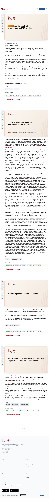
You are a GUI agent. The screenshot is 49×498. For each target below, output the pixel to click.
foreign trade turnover (14, 325)
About (27, 459)
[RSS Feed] (19, 485)
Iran (7, 325)
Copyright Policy (29, 475)
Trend (22, 50)
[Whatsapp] (3, 485)
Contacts (27, 462)
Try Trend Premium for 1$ (13, 99)
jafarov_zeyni (24, 83)
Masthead (28, 461)
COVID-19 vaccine (24, 404)
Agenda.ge (21, 380)
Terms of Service (29, 471)
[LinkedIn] (17, 485)
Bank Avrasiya (9, 89)
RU (46, 495)
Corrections (28, 466)
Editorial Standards (29, 464)
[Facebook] (5, 485)
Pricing (3, 471)
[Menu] (46, 9)
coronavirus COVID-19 (16, 259)
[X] (8, 485)
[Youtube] (11, 485)
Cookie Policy (28, 477)
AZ (43, 495)
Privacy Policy (28, 473)
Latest (3, 459)
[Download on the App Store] (5, 490)
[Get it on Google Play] (14, 490)
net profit (16, 89)
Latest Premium (5, 461)
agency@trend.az (5, 452)
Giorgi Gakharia (15, 404)
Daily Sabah (8, 147)
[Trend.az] (5, 9)
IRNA (42, 311)
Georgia (8, 404)
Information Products (6, 473)
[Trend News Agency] (5, 440)
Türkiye (7, 259)
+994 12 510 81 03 (5, 451)
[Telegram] (14, 485)
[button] (2, 15)
